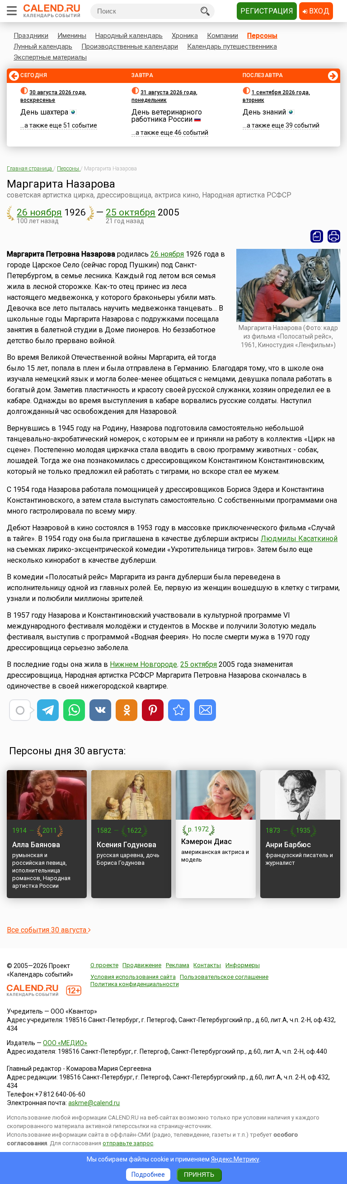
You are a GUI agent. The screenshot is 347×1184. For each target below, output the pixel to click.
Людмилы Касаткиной (299, 538)
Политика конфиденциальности (134, 984)
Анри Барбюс (288, 844)
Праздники (31, 36)
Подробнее (148, 1174)
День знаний (264, 112)
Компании (222, 36)
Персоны (262, 36)
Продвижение (141, 965)
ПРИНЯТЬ (199, 1174)
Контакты (207, 965)
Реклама (177, 965)
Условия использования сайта (133, 976)
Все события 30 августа (47, 930)
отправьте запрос (128, 1143)
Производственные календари (129, 46)
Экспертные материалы (50, 57)
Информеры (242, 965)
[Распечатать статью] (334, 236)
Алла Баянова (36, 844)
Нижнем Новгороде (143, 664)
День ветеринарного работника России (166, 116)
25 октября (130, 212)
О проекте (104, 965)
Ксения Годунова (126, 844)
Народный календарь (129, 36)
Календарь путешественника (232, 46)
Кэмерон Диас (206, 841)
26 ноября (39, 212)
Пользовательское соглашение (224, 976)
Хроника (185, 36)
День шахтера (44, 112)
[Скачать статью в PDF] (316, 236)
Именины (71, 36)
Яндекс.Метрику (235, 1159)
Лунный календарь (43, 46)
